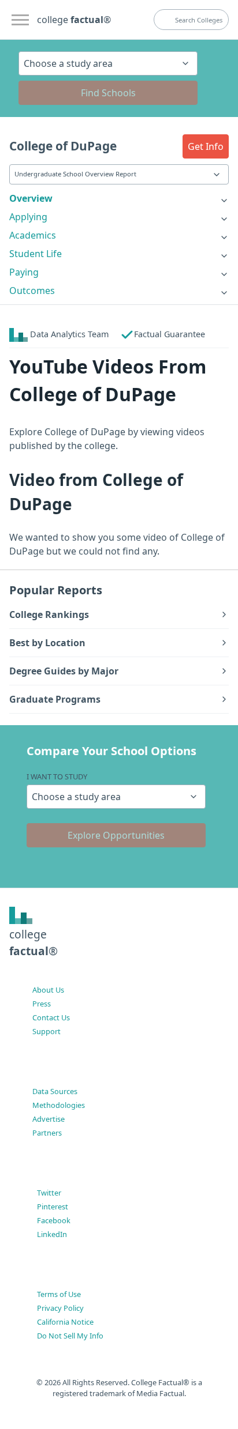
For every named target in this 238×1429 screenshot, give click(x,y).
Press (41, 1003)
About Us (48, 990)
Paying (24, 272)
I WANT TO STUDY (57, 776)
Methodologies (58, 1105)
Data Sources (54, 1091)
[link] (119, 198)
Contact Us (51, 1017)
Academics (32, 235)
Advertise (48, 1119)
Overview (31, 198)
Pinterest (52, 1206)
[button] (206, 146)
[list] (119, 198)
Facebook (53, 1220)
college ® (74, 19)
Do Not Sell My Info (70, 1335)
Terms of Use (59, 1294)
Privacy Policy (60, 1308)
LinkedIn (52, 1234)
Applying (28, 216)
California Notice (65, 1322)
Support (46, 1031)
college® (33, 942)
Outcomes (32, 290)
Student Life (35, 253)
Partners (47, 1133)
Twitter (49, 1192)
